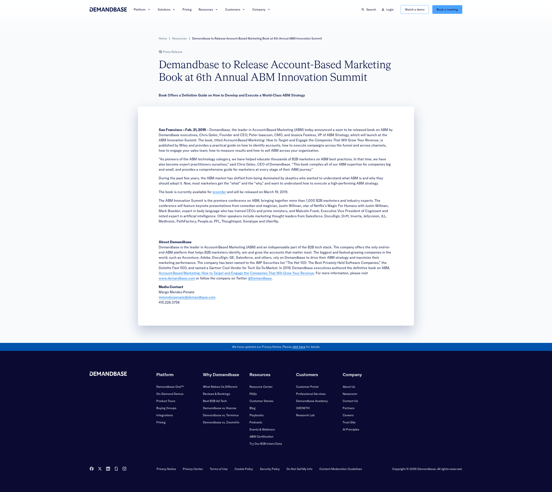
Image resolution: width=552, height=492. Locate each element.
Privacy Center (193, 469)
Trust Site (349, 422)
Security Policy (270, 469)
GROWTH (303, 408)
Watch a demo (415, 9)
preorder (219, 192)
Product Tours (165, 401)
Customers (232, 9)
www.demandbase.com (177, 278)
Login (390, 9)
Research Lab (305, 415)
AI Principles (351, 429)
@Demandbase (260, 278)
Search (371, 9)
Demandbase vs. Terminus (221, 415)
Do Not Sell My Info (299, 469)
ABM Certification (261, 436)
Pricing (187, 9)
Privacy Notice (166, 469)
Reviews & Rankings (216, 394)
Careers (348, 415)
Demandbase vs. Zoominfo (221, 422)
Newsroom (350, 394)
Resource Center (261, 387)
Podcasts (255, 422)
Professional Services (311, 394)
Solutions (164, 9)
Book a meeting (447, 9)
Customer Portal (307, 387)
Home (163, 38)
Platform (140, 9)
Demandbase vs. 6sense (219, 408)
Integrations (164, 415)
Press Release (172, 52)
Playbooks (256, 415)
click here (298, 347)
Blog (252, 408)
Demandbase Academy (312, 401)
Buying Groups (166, 408)
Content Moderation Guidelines (340, 469)
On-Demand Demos (169, 394)
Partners (348, 408)
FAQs (253, 394)
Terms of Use (219, 469)
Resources (206, 9)
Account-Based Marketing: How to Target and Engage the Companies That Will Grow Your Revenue (236, 273)
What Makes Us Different (220, 387)
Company (258, 9)
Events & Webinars (262, 429)
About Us (349, 387)
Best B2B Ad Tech (215, 401)
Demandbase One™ (169, 387)
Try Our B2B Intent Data (265, 444)
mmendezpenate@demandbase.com (187, 297)
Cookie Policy (244, 469)
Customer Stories (261, 401)
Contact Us (350, 401)
